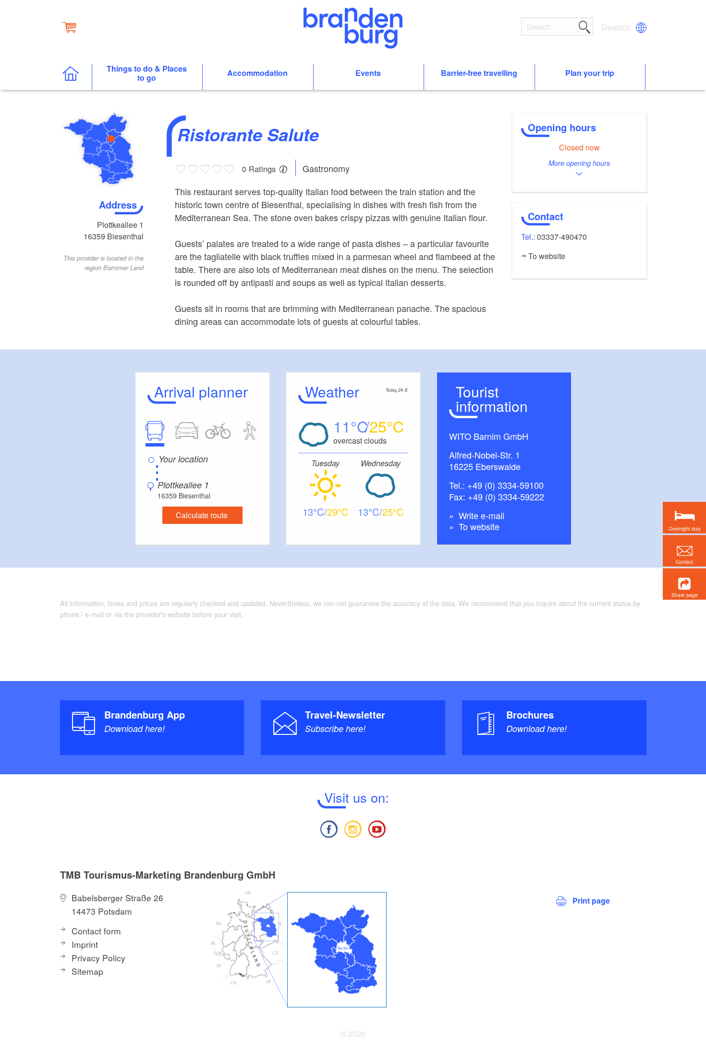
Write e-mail (480, 515)
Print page (591, 900)
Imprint (85, 944)
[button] (684, 583)
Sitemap (87, 971)
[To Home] (76, 77)
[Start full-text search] (584, 25)
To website (477, 526)
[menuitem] (617, 27)
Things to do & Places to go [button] (147, 73)
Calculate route (202, 515)
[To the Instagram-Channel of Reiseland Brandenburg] (353, 828)
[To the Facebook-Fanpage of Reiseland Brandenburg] (328, 828)
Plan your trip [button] (589, 73)
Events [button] (368, 73)
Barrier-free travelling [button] (479, 73)
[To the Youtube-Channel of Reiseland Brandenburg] (377, 828)
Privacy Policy (98, 958)
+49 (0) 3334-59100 (505, 485)
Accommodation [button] (257, 73)
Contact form (96, 931)
